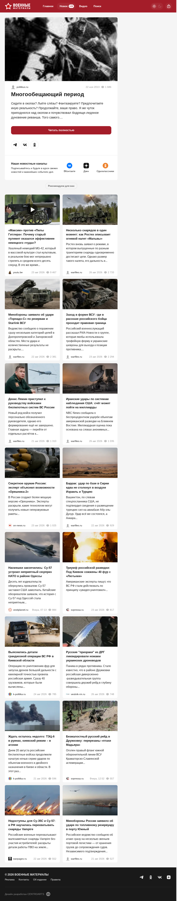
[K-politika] (10, 694)
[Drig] (68, 694)
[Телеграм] (141, 877)
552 (54, 858)
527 (112, 858)
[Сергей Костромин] (10, 357)
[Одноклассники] (150, 877)
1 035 (111, 441)
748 (112, 694)
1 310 (53, 441)
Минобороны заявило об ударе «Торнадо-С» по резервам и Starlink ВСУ (31, 319)
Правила (55, 879)
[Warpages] (10, 859)
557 (112, 778)
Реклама (10, 879)
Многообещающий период (47, 94)
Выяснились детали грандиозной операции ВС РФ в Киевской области (31, 656)
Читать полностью (61, 130)
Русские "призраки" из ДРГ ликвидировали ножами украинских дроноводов (85, 656)
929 (112, 525)
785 (54, 694)
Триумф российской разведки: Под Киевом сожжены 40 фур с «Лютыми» (88, 572)
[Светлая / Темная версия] (157, 6)
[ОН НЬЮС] (10, 525)
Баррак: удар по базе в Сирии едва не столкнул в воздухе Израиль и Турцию (87, 487)
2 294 (111, 356)
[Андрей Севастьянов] (68, 272)
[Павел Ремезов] (68, 357)
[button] (15, 145)
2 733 (111, 272)
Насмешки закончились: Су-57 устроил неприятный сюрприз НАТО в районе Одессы (30, 572)
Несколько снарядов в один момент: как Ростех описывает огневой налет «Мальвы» (88, 234)
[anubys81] (10, 272)
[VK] (159, 877)
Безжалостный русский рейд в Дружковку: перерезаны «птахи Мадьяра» (88, 740)
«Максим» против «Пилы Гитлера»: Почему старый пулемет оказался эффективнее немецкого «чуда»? (31, 236)
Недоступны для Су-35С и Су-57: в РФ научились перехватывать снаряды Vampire (31, 825)
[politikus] (13, 86)
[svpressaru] (68, 610)
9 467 (53, 272)
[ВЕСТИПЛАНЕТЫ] (10, 610)
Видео (83, 6)
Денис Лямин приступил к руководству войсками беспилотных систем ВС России (31, 403)
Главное (48, 6)
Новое (66, 6)
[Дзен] (168, 877)
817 (112, 609)
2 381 (53, 356)
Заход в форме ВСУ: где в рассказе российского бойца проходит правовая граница (86, 319)
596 (54, 778)
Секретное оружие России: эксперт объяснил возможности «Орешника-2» (31, 487)
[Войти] (168, 6)
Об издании (39, 879)
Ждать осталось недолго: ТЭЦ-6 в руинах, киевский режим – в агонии (31, 740)
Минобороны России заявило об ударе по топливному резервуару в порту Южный (90, 825)
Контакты (24, 879)
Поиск (97, 6)
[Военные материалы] (17, 6)
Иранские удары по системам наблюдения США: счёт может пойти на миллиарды (88, 403)
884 (54, 609)
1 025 (53, 525)
